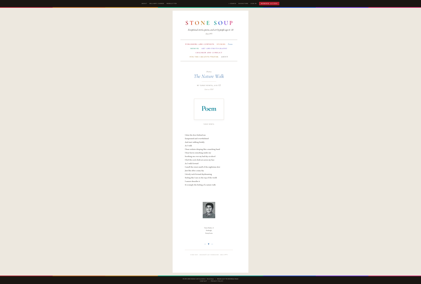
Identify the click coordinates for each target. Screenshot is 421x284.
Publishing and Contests (199, 44)
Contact (203, 281)
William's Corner (157, 3)
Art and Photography (214, 48)
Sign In (254, 3)
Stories (221, 44)
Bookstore (243, 3)
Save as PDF (208, 89)
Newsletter (172, 3)
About (144, 3)
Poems (230, 44)
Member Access (269, 3)
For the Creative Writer (204, 57)
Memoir (194, 48)
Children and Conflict (208, 53)
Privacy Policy (217, 281)
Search (233, 3)
